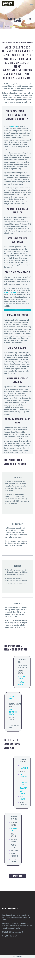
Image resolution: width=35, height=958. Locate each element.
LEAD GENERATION (23, 775)
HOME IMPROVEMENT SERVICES (13, 712)
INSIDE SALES (23, 788)
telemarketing (14, 126)
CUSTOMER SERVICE (14, 829)
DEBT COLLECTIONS (23, 792)
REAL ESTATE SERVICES (21, 677)
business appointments (10, 292)
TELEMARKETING (24, 768)
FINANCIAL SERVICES (21, 683)
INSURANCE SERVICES (12, 697)
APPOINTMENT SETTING (24, 783)
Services (19, 6)
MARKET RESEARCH (22, 798)
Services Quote (17, 876)
